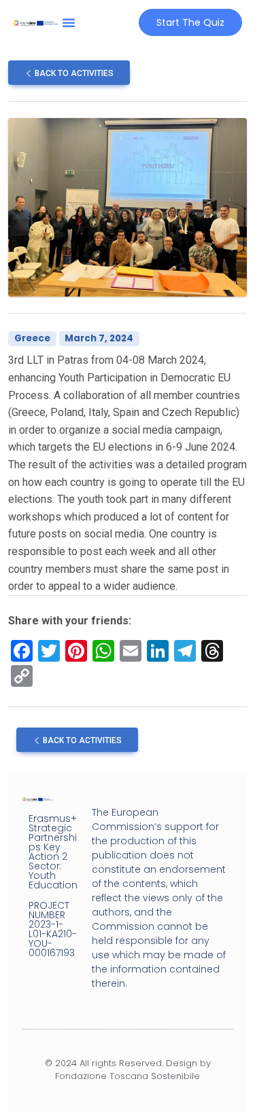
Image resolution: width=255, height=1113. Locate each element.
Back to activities (73, 73)
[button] (68, 22)
